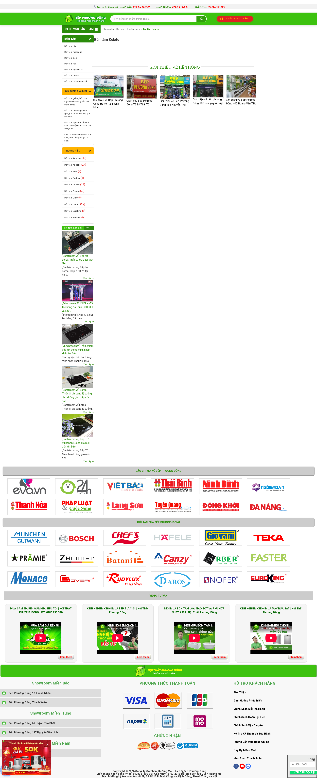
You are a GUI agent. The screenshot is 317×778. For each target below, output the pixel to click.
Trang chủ (109, 29)
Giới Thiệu (239, 692)
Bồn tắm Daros (74, 191)
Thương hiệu (72, 150)
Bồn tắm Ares (72, 171)
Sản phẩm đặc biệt (75, 91)
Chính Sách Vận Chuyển (248, 725)
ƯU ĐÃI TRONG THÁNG (236, 18)
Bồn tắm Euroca (74, 204)
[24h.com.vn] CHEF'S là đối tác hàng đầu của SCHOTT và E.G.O (77, 307)
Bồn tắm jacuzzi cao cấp (76, 81)
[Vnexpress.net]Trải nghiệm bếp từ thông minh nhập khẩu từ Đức (78, 349)
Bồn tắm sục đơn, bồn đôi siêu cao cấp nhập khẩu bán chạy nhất (78, 125)
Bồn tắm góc (70, 58)
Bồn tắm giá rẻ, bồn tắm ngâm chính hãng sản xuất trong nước (76, 101)
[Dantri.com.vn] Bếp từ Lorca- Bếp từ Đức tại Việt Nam (77, 259)
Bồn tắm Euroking (74, 210)
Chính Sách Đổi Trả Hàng (249, 708)
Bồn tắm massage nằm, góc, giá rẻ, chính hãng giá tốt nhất (77, 113)
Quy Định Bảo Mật (244, 750)
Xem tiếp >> (88, 278)
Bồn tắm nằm (133, 29)
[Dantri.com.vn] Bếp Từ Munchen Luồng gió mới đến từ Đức (75, 443)
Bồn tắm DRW (73, 197)
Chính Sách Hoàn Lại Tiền (249, 717)
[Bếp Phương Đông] (85, 19)
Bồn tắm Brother (74, 177)
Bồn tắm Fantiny (74, 217)
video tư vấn (158, 595)
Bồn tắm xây (70, 63)
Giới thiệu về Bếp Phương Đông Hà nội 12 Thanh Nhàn (108, 103)
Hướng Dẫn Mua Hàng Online (251, 741)
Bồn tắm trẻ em (71, 75)
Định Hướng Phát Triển (247, 700)
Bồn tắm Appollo (75, 164)
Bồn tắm (120, 29)
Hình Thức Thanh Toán (247, 758)
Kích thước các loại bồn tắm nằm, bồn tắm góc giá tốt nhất (77, 137)
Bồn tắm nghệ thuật (73, 69)
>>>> (88, 228)
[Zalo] (248, 768)
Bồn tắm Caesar (74, 184)
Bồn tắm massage (73, 52)
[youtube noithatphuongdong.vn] (242, 768)
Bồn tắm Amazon (75, 158)
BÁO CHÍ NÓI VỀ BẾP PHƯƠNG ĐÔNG (158, 470)
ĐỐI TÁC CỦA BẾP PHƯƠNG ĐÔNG (158, 522)
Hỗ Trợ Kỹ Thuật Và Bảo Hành (251, 733)
